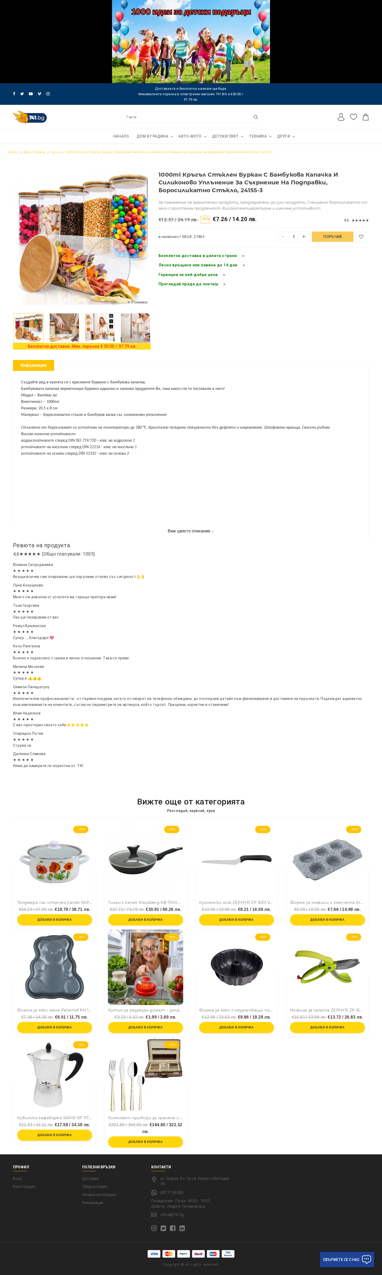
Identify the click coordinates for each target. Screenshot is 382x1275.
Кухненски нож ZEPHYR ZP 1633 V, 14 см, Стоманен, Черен (236, 902)
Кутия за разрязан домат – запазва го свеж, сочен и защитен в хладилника (145, 1010)
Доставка (90, 1178)
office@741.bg (172, 1215)
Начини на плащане (99, 1195)
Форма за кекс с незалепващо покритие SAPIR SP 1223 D (236, 1010)
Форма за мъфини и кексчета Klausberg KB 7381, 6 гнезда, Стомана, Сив (327, 902)
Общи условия (94, 1186)
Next (147, 328)
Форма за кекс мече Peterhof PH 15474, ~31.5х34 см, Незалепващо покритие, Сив (54, 1010)
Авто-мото (190, 136)
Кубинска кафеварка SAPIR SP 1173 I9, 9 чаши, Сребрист (54, 1118)
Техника (258, 136)
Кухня (55, 152)
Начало (121, 136)
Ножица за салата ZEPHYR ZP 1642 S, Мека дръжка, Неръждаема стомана (327, 1010)
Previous (17, 328)
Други (283, 136)
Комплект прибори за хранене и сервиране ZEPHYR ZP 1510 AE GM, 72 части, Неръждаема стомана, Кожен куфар (145, 1118)
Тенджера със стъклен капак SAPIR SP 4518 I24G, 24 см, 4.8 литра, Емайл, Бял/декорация (54, 902)
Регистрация (24, 1186)
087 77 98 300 (171, 1192)
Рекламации (92, 1203)
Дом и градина (152, 136)
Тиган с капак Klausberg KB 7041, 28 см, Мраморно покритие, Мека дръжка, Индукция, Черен (145, 902)
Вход (17, 1178)
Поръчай (332, 237)
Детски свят (225, 136)
